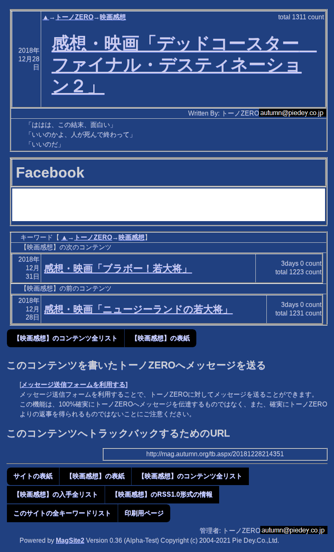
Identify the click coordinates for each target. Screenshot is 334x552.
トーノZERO (74, 16)
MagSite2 (70, 540)
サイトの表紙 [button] (33, 475)
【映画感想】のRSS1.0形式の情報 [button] (162, 494)
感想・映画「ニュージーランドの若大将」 (138, 309)
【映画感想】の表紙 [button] (160, 338)
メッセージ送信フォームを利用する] (74, 384)
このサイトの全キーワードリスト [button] (62, 513)
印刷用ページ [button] (144, 513)
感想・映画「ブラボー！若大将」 (118, 268)
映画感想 (113, 16)
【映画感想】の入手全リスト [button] (55, 494)
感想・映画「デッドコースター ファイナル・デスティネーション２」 (184, 64)
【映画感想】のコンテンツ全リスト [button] (65, 338)
